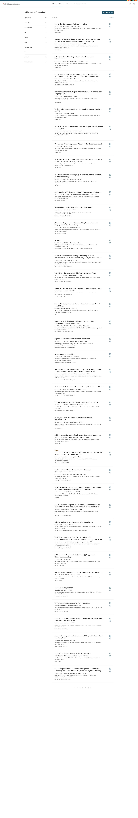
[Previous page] (75, 688)
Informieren (69, 4)
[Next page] (91, 688)
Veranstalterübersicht (80, 4)
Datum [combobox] (110, 17)
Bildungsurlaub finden (58, 4)
